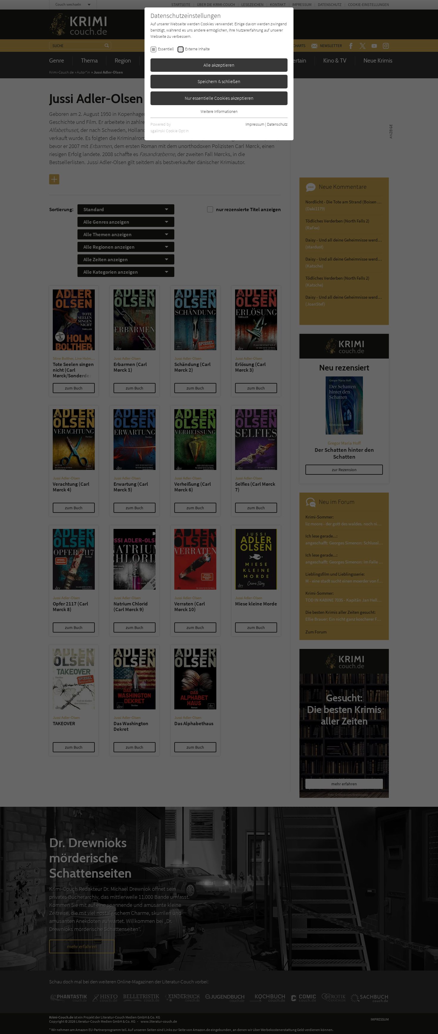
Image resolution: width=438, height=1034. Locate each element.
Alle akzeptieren (219, 65)
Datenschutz (277, 124)
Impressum (255, 124)
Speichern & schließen (219, 81)
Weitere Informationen (219, 111)
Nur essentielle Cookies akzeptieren (219, 98)
